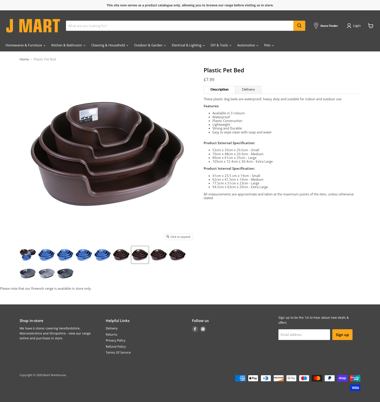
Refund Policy (116, 346)
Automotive (246, 45)
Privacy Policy (115, 340)
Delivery (248, 89)
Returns (111, 334)
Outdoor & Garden (148, 45)
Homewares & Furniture (24, 45)
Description (219, 89)
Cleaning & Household (108, 45)
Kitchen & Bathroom (67, 45)
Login (357, 26)
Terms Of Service (118, 352)
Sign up (342, 334)
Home (24, 59)
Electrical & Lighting (187, 45)
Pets (267, 45)
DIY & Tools (220, 45)
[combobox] (179, 26)
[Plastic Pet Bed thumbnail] (28, 255)
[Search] (299, 26)
